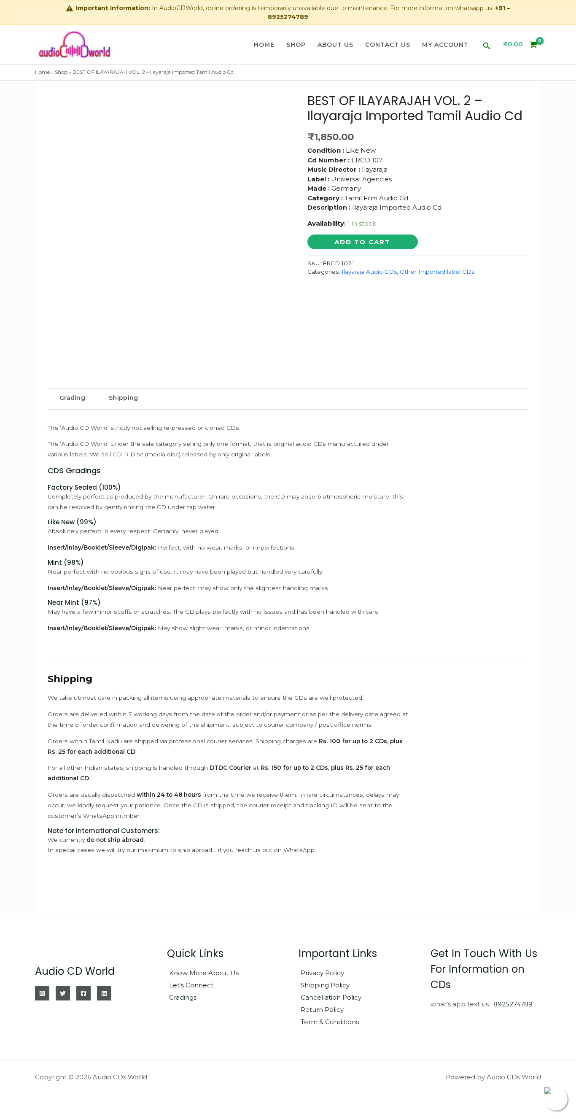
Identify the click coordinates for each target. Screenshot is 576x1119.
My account (445, 45)
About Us (335, 45)
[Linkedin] (104, 993)
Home (264, 45)
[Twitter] (63, 993)
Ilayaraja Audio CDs (369, 271)
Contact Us (387, 45)
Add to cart (362, 242)
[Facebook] (83, 993)
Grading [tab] (72, 398)
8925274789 (513, 1004)
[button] (487, 44)
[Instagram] (42, 993)
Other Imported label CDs (437, 271)
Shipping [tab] (123, 398)
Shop (296, 45)
